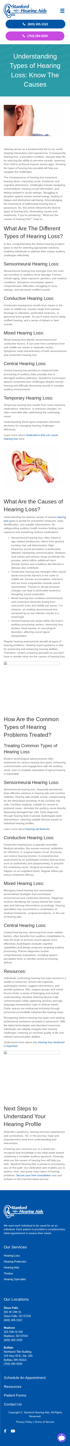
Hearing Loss (12, 1255)
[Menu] (62, 11)
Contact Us (13, 1404)
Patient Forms (15, 1395)
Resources (12, 1387)
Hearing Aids (11, 1267)
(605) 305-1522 (13, 1320)
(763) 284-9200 (13, 1363)
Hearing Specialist (15, 1279)
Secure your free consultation (33, 1175)
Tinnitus (8, 1273)
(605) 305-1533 (13, 1340)
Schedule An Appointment (25, 1378)
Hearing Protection (15, 1261)
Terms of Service (44, 1421)
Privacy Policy (24, 1421)
